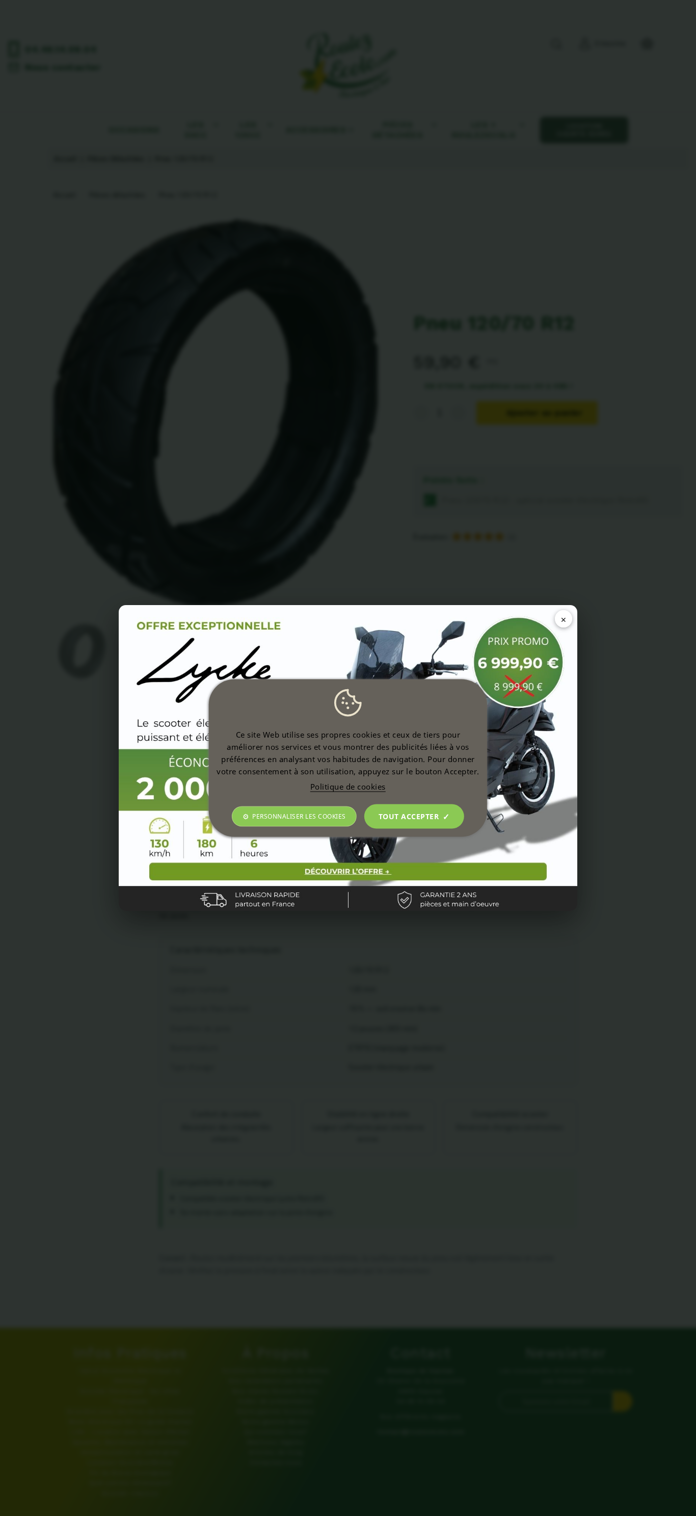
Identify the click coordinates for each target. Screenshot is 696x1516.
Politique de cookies (348, 786)
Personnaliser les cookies (299, 816)
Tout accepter (409, 816)
